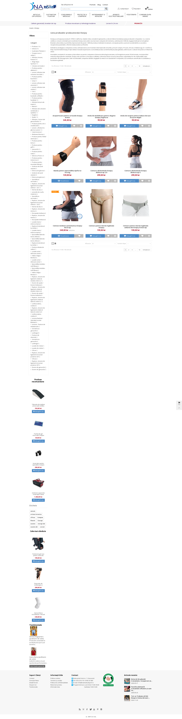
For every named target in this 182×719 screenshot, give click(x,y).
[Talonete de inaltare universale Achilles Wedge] (38, 394)
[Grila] (53, 72)
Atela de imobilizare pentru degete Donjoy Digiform (101, 116)
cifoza (32, 517)
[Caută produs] (106, 9)
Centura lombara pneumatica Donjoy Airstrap (67, 226)
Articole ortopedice (36, 15)
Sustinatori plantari (51, 15)
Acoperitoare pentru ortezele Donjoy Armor (67, 116)
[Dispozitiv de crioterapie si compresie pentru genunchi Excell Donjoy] (38, 573)
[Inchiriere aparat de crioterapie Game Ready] (38, 483)
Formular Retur (34, 680)
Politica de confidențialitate (59, 683)
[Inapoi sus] (179, 408)
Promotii (92, 5)
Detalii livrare (33, 683)
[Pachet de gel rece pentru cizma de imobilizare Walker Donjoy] (38, 544)
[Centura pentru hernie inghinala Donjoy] (101, 206)
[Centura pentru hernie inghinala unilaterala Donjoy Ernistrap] (136, 206)
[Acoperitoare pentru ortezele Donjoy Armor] (67, 96)
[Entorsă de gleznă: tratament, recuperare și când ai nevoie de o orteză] (127, 681)
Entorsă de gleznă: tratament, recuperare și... (141, 680)
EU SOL (94, 717)
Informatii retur (55, 687)
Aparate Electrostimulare (116, 15)
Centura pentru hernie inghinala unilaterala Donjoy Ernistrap (135, 226)
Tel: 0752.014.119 (67, 5)
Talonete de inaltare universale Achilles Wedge (38, 406)
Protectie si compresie (82, 15)
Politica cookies (55, 678)
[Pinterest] (97, 709)
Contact (105, 5)
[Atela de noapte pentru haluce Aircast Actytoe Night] (136, 96)
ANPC (89, 717)
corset (42, 527)
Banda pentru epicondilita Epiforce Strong (67, 171)
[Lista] (55, 72)
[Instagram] (101, 709)
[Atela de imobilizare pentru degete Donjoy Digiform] (101, 96)
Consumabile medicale (66, 15)
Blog (99, 5)
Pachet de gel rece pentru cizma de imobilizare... (38, 555)
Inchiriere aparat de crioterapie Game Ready (38, 494)
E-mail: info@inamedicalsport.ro (83, 683)
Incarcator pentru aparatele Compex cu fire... (38, 465)
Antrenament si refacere (98, 15)
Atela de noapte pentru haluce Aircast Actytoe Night (135, 116)
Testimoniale (35, 625)
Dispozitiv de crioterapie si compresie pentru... (38, 585)
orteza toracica (35, 514)
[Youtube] (94, 709)
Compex (40, 517)
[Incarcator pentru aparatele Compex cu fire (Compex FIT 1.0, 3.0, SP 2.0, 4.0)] (38, 453)
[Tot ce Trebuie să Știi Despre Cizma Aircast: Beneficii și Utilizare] (127, 698)
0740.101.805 (89, 680)
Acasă (31, 28)
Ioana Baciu (37, 658)
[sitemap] (79, 709)
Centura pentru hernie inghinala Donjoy (101, 226)
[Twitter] (90, 709)
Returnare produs (56, 685)
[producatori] (83, 709)
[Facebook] (87, 709)
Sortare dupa (121, 72)
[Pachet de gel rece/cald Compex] (38, 423)
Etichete (33, 505)
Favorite (136, 9)
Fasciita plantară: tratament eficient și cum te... (141, 688)
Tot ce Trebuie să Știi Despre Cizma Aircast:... (140, 697)
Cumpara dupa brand (145, 15)
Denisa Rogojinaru (36, 638)
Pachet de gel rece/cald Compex (38, 434)
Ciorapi (40, 520)
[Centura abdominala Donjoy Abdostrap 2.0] (101, 151)
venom (32, 511)
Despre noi (32, 685)
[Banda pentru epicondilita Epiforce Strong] (67, 151)
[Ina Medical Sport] (43, 6)
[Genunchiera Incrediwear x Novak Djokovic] (38, 603)
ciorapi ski (41, 524)
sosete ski (34, 527)
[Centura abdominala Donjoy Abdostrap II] (136, 151)
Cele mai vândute (38, 531)
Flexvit (32, 520)
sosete (32, 524)
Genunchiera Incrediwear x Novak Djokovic (38, 614)
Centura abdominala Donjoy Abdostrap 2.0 (101, 171)
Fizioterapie (131, 15)
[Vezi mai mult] (81, 126)
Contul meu (124, 9)
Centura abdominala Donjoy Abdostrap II (135, 171)
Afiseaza (88, 72)
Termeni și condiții (56, 680)
